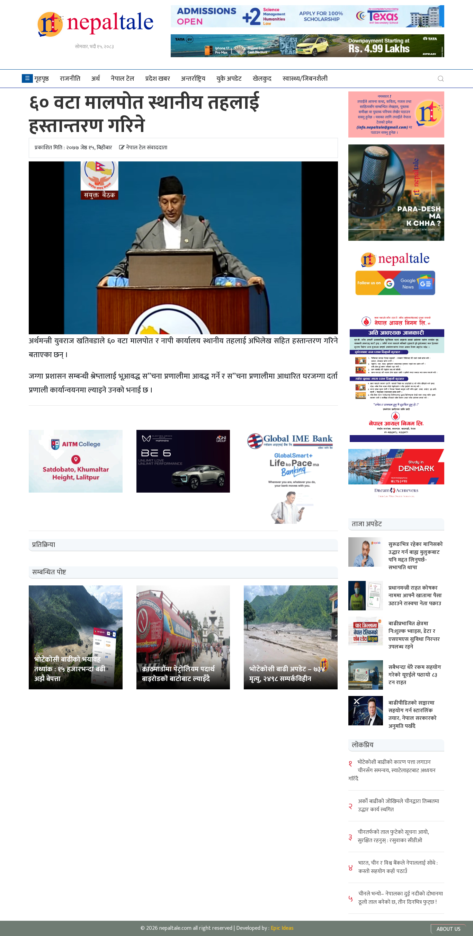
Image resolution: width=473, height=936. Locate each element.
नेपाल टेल (122, 78)
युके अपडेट (229, 78)
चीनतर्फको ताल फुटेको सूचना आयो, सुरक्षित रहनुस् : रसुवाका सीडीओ (393, 836)
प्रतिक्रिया (43, 545)
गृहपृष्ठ (41, 78)
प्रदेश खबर (157, 78)
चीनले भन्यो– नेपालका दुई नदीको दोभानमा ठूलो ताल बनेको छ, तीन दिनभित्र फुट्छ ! (400, 898)
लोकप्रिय (363, 745)
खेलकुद (262, 78)
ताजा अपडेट (367, 524)
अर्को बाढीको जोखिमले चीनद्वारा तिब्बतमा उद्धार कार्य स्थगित (398, 805)
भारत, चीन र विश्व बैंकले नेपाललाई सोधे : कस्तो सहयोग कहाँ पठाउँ (398, 867)
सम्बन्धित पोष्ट (49, 572)
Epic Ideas (282, 928)
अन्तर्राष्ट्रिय (193, 78)
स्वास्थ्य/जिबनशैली (305, 78)
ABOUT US (449, 929)
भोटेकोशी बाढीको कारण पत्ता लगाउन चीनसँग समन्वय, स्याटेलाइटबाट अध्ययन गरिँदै (392, 771)
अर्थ (95, 78)
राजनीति (70, 78)
